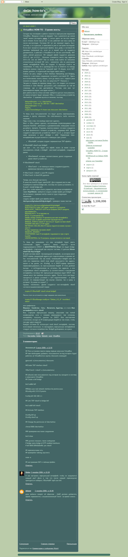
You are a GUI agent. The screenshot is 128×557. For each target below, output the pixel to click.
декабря (89, 120)
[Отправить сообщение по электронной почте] (42, 333)
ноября (89, 123)
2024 (86, 73)
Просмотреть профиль (93, 34)
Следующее (24, 544)
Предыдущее (72, 544)
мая (88, 138)
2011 (86, 108)
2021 (86, 79)
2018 (86, 88)
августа (89, 129)
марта (88, 168)
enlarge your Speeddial (94, 161)
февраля (90, 171)
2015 (86, 97)
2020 (86, 82)
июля (88, 132)
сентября (90, 126)
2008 (86, 117)
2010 (86, 111)
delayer (28, 491)
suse (50, 336)
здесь (45, 38)
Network (45, 336)
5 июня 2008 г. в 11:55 (44, 348)
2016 (86, 94)
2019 (86, 85)
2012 (86, 105)
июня (88, 135)
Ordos (28, 472)
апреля (89, 165)
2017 (86, 91)
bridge (38, 336)
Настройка (31, 336)
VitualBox (56, 336)
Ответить (29, 465)
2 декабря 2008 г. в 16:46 (44, 491)
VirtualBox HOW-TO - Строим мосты (41, 30)
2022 (86, 76)
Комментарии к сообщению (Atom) (45, 548)
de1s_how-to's (34, 10)
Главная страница (47, 544)
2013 (86, 102)
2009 (86, 114)
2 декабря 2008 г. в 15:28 (40, 472)
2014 (86, 99)
